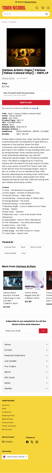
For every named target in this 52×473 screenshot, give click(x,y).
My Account (7, 429)
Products (13, 22)
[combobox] (26, 14)
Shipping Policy (8, 415)
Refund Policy (7, 419)
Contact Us (6, 412)
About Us (5, 405)
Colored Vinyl (10, 247)
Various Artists (8, 78)
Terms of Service (9, 426)
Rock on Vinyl (36, 247)
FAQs (4, 408)
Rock (23, 247)
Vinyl (24, 253)
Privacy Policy (7, 422)
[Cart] (42, 7)
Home (4, 22)
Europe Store (30, 2)
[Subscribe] (43, 330)
